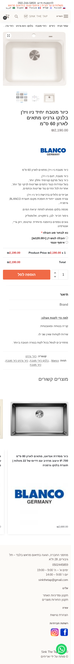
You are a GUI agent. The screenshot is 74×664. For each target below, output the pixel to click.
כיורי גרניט (8, 26)
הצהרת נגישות (59, 615)
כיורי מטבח (41, 26)
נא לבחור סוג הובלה (54, 232)
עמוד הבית (62, 26)
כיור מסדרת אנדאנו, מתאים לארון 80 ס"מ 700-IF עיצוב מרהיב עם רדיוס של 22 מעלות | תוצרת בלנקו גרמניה (40, 461)
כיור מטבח (35, 364)
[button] (8, 36)
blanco (55, 360)
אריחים (45, 656)
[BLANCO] (53, 152)
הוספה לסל (26, 275)
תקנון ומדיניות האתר (55, 595)
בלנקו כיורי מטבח (39, 360)
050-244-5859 (27, 3)
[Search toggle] (16, 16)
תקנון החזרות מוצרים (55, 599)
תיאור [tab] (64, 294)
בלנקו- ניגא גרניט (24, 26)
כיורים (52, 26)
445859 (60, 564)
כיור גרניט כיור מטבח (17, 360)
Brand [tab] (64, 304)
